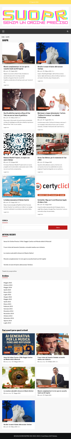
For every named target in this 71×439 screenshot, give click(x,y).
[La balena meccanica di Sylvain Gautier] (18, 186)
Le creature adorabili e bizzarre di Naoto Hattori (19, 253)
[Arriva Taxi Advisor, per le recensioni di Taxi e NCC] (52, 144)
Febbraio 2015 (8, 306)
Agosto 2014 (8, 320)
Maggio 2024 (8, 287)
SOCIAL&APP (54, 195)
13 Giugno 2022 (48, 162)
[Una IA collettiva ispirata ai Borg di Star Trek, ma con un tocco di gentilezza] (18, 100)
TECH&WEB (19, 61)
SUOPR (6, 71)
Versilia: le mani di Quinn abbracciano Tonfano (50, 67)
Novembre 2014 (9, 313)
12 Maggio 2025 (17, 361)
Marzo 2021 (7, 304)
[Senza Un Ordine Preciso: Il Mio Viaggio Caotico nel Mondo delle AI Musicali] (18, 344)
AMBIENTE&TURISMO (43, 152)
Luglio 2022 (7, 294)
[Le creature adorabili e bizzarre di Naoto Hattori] (18, 378)
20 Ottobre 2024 (51, 361)
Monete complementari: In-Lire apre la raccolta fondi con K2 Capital (16, 67)
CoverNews (44, 436)
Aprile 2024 (7, 290)
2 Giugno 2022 (48, 204)
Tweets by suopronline (9, 271)
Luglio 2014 (7, 323)
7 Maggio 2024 (16, 393)
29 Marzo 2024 (14, 117)
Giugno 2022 (8, 297)
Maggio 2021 (8, 299)
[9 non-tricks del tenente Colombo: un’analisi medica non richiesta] (52, 344)
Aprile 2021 (7, 301)
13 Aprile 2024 (14, 71)
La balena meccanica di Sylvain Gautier (16, 200)
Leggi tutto (6, 85)
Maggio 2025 (8, 283)
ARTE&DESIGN (41, 61)
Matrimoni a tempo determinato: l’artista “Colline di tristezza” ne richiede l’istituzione (51, 115)
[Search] (67, 31)
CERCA (5, 220)
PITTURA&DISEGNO (18, 386)
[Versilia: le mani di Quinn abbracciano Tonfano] (52, 53)
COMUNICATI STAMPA (9, 61)
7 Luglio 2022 (48, 120)
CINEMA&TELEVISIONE (43, 352)
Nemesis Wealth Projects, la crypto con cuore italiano (17, 158)
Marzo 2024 (7, 292)
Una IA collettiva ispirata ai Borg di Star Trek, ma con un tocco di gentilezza (17, 114)
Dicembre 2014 (8, 311)
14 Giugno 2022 (14, 162)
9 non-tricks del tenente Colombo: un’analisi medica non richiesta (24, 247)
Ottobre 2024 (8, 285)
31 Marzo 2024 (48, 71)
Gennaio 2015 (8, 309)
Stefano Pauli (8, 362)
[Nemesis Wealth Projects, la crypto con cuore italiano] (18, 144)
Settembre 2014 (9, 318)
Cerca (58, 227)
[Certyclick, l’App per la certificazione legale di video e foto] (52, 186)
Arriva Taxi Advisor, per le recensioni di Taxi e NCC (52, 158)
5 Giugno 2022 (14, 202)
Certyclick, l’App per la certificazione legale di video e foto (52, 201)
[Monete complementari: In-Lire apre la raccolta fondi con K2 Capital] (18, 53)
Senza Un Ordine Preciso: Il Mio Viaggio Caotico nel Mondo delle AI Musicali (27, 241)
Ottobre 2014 (8, 316)
